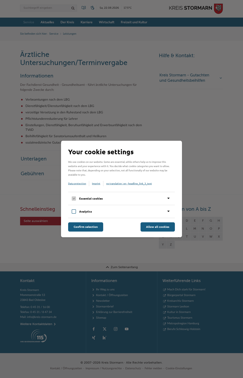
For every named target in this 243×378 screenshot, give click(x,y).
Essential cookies (91, 198)
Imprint (96, 183)
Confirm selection (86, 227)
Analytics (85, 211)
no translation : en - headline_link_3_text (129, 183)
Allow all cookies (157, 227)
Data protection (77, 183)
